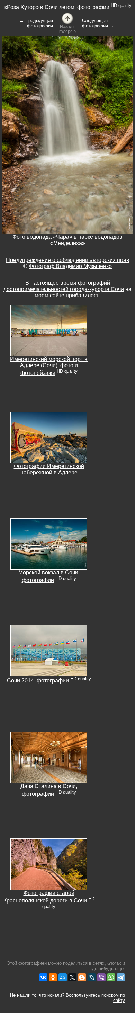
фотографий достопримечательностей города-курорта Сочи (63, 286)
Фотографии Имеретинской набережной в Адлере (49, 469)
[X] (72, 977)
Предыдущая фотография (39, 23)
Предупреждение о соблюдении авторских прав (67, 260)
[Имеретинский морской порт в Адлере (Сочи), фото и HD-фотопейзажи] (48, 330)
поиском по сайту (113, 998)
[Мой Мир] (62, 977)
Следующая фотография (95, 23)
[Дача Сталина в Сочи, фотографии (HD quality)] (48, 757)
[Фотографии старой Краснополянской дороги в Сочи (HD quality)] (48, 864)
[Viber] (101, 977)
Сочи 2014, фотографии (38, 681)
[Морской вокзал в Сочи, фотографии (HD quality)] (48, 543)
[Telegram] (121, 977)
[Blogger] (82, 977)
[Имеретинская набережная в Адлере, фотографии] (48, 437)
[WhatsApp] (111, 977)
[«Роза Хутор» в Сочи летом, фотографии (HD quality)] (67, 18)
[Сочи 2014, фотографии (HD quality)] (48, 650)
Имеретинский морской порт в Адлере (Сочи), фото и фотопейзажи (49, 366)
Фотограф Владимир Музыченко (70, 266)
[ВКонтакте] (43, 977)
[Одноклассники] (53, 977)
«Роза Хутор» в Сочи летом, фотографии (56, 7)
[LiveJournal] (92, 977)
